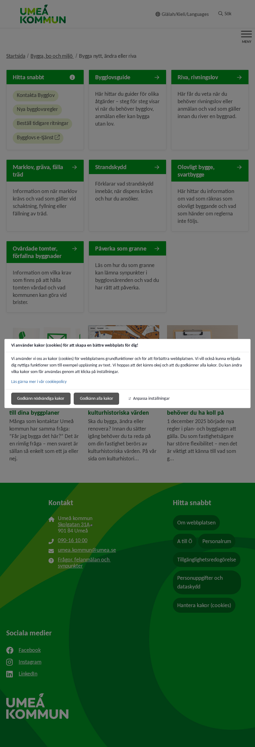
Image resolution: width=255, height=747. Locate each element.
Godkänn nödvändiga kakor (40, 398)
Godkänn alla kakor (96, 398)
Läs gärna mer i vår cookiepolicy (39, 381)
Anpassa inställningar (151, 398)
